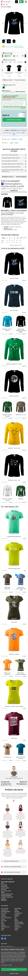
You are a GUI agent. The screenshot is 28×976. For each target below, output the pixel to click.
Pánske (8, 55)
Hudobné (3, 925)
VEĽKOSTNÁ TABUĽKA (20, 80)
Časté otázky (4, 884)
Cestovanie (3, 916)
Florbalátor (20, 498)
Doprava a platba (5, 887)
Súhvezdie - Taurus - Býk (14, 448)
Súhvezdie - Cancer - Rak (14, 480)
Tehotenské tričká (19, 922)
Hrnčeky (3, 914)
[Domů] (1, 4)
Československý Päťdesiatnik (14, 536)
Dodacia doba (4, 886)
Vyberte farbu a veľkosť (14, 120)
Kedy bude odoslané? (21, 91)
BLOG (2, 883)
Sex (15, 917)
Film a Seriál (3, 920)
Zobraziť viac (14, 190)
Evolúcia (3, 919)
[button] (21, 1)
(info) (14, 134)
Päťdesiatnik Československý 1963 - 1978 (21, 589)
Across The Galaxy (14, 278)
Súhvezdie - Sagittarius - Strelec (14, 364)
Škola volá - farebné (14, 654)
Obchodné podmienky (6, 895)
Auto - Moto (4, 913)
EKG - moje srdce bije (6, 917)
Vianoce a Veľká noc (19, 923)
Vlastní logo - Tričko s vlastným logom (14, 706)
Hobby (2, 923)
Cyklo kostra (14, 622)
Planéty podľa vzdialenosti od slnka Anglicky (21, 330)
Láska (2, 929)
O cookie (3, 898)
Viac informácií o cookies (6, 965)
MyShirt (16, 929)
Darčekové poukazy (5, 911)
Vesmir (16, 142)
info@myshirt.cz (23, 784)
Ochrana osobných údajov (7, 894)
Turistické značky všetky (14, 568)
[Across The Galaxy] (7, 202)
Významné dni (18, 926)
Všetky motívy (4, 910)
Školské (16, 920)
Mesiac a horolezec (14, 396)
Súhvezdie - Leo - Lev (21, 414)
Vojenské (17, 925)
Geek (2, 922)
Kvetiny (3, 928)
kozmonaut (14, 139)
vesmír (20, 139)
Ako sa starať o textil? (6, 890)
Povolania (17, 911)
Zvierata (16, 928)
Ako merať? (3, 889)
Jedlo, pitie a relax (5, 926)
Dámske (17, 55)
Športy (4, 4)
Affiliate (3, 892)
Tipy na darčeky (4, 908)
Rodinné (16, 916)
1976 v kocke (14, 738)
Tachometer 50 (7, 757)
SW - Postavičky (14, 310)
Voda (7, 4)
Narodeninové (18, 908)
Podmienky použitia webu (7, 897)
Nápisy (16, 910)
